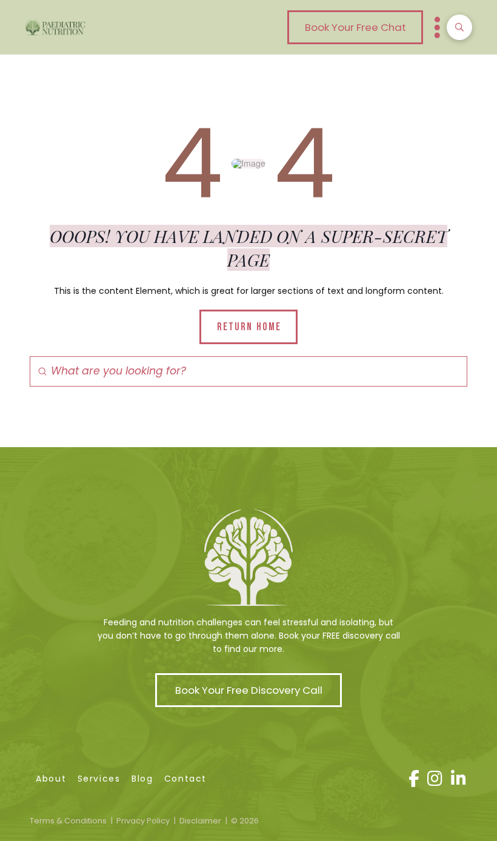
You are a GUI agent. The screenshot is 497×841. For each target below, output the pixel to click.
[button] (355, 27)
